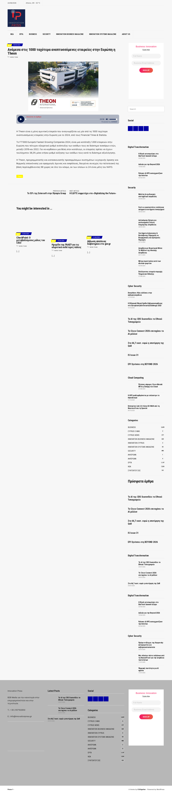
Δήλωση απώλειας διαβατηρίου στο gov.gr (99, 242)
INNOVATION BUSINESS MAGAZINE (69, 34)
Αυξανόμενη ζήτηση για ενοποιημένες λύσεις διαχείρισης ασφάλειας (147, 222)
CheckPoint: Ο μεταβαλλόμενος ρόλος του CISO (30, 240)
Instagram (140, 128)
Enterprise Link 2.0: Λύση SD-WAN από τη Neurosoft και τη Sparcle (144, 407)
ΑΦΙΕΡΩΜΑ (132, 455)
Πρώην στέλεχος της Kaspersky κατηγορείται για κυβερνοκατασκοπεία (150, 645)
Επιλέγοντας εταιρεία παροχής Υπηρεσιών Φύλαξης (150, 273)
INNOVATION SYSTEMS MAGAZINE (102, 34)
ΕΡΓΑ (21, 34)
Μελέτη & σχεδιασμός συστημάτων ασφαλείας (147, 195)
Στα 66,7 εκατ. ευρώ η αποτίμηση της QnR (146, 344)
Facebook (135, 128)
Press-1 (10, 789)
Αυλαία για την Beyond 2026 (149, 164)
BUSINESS (33, 34)
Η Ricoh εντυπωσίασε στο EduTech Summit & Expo (148, 155)
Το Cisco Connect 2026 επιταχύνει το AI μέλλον (146, 332)
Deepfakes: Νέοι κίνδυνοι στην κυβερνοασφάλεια (140, 294)
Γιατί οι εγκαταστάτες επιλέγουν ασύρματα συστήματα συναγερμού (151, 208)
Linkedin (130, 128)
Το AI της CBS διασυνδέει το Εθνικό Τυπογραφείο (145, 320)
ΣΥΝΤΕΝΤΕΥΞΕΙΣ (134, 470)
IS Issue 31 (133, 355)
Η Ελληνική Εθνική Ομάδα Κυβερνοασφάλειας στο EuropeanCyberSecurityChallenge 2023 (145, 304)
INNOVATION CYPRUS (136, 443)
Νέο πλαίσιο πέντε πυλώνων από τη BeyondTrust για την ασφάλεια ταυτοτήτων (151, 657)
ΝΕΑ (12, 34)
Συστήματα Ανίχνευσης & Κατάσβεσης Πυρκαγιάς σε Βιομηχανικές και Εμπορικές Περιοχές (149, 236)
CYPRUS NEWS (133, 435)
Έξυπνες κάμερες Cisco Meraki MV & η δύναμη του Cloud (150, 385)
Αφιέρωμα (132, 459)
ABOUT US (126, 34)
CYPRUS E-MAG (134, 431)
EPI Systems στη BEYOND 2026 (143, 364)
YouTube (146, 128)
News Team (14, 57)
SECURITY (46, 34)
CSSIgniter (141, 789)
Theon (20, 176)
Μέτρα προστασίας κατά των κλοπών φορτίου (149, 262)
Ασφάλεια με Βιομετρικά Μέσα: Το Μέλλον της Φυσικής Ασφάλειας (150, 250)
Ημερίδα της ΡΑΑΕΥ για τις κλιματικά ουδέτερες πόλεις (66, 246)
